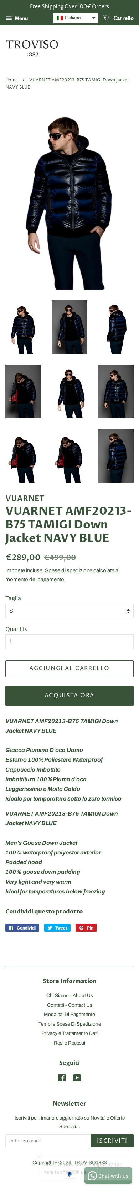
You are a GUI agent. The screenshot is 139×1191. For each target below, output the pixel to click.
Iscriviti (112, 1141)
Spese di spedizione (68, 570)
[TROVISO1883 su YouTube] (77, 1079)
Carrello (123, 18)
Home (11, 80)
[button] (75, 18)
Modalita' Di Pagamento (69, 1014)
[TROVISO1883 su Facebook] (62, 1079)
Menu (21, 18)
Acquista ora (69, 695)
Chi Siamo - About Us (69, 995)
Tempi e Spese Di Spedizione (69, 1024)
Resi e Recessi (69, 1043)
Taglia (13, 598)
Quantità (16, 629)
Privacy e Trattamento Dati (69, 1033)
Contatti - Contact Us (69, 1005)
